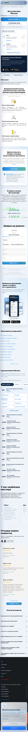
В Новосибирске (5, 691)
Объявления (4, 664)
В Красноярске (4, 693)
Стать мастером (5, 679)
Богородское (5, 395)
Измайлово (4, 406)
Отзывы (3, 667)
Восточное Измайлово (4, 399)
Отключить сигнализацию (7, 346)
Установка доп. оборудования (8, 349)
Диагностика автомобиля (7, 360)
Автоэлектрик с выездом (6, 335)
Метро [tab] (18, 384)
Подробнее (5, 718)
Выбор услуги (13, 263)
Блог (2, 676)
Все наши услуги (5, 699)
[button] (14, 19)
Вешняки (17, 395)
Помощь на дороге (5, 341)
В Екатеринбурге (5, 696)
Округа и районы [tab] (7, 384)
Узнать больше (14, 168)
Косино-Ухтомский (20, 406)
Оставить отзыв (14, 603)
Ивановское (18, 403)
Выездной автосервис (6, 354)
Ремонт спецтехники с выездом (8, 343)
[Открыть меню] (24, 2)
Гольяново (4, 403)
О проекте (3, 673)
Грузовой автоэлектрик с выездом (9, 338)
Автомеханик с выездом (6, 351)
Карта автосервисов (6, 670)
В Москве (3, 686)
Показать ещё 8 (14, 410)
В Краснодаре (4, 689)
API (2, 661)
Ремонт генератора (5, 357)
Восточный (18, 399)
